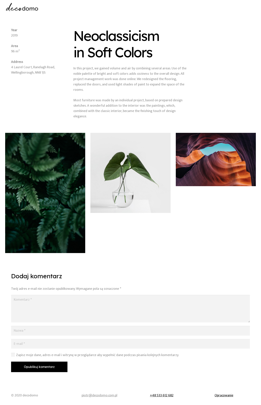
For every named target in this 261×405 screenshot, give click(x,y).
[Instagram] (252, 7)
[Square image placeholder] (130, 173)
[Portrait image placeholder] (45, 193)
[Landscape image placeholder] (216, 159)
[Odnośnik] (22, 7)
